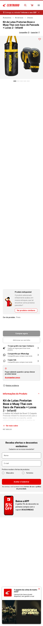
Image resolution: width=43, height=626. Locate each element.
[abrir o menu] (39, 5)
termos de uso (29, 487)
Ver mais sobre (12, 426)
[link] (21, 355)
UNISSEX (30, 18)
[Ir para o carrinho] (32, 5)
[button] (21, 348)
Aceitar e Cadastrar (21, 482)
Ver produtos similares (26, 310)
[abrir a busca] (25, 5)
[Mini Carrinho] (32, 5)
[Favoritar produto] (39, 39)
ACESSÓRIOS (7, 18)
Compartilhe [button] (23, 32)
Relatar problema (12, 385)
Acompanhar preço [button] (12, 377)
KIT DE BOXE (19, 18)
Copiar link (34, 32)
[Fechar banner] (39, 589)
